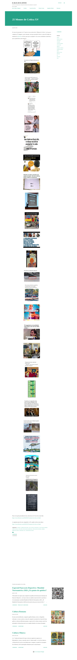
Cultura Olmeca (18, 633)
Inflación (58, 46)
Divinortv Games (41, 8)
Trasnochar (58, 56)
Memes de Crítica (59, 52)
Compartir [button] (59, 31)
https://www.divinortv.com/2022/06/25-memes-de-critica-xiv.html (26, 517)
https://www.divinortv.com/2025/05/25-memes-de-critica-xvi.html (26, 524)
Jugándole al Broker (50, 8)
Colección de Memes (60, 43)
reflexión (19, 36)
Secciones (25, 8)
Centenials (36, 527)
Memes (58, 50)
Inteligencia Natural (60, 49)
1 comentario (20, 626)
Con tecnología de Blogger (39, 651)
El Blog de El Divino (19, 3)
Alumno (58, 37)
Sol (57, 55)
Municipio (58, 53)
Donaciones (58, 8)
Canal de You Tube (33, 8)
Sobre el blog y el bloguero (16, 8)
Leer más (45, 626)
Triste (57, 58)
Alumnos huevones (59, 39)
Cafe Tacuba (59, 40)
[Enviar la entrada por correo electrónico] (13, 532)
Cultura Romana (19, 612)
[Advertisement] (30, 570)
